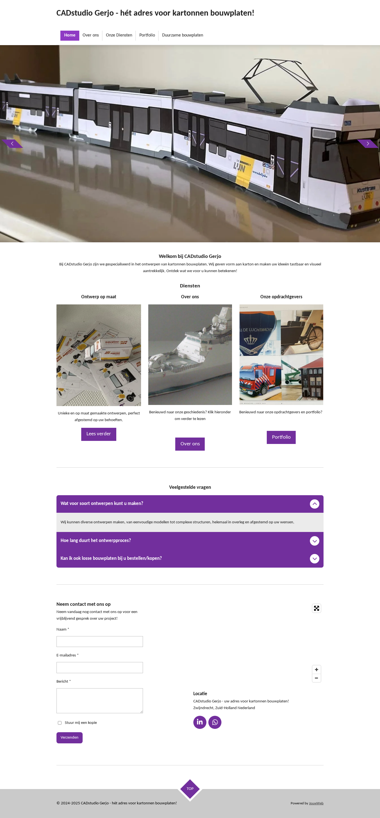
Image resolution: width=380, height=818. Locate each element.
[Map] (258, 643)
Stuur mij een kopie (81, 723)
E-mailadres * (67, 655)
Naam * (62, 629)
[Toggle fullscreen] (316, 608)
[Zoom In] (316, 669)
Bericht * (63, 682)
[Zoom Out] (316, 678)
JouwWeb (316, 803)
